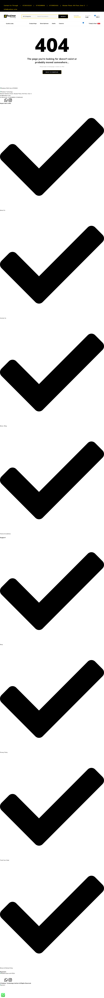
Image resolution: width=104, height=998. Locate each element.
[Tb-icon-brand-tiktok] (14, 100)
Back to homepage (52, 72)
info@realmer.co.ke (10, 9)
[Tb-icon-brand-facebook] (2, 100)
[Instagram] (10, 100)
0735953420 (53, 5)
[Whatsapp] (6, 100)
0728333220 (27, 5)
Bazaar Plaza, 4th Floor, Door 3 (74, 5)
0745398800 (40, 5)
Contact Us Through (11, 5)
